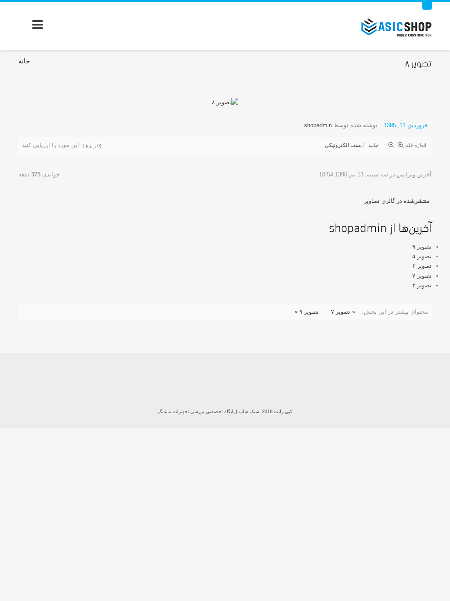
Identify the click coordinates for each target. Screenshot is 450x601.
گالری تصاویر (379, 201)
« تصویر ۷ (343, 311)
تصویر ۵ (422, 256)
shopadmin (318, 125)
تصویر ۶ (422, 266)
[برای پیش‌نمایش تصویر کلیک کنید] (225, 102)
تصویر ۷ (422, 275)
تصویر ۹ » (306, 311)
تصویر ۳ (422, 285)
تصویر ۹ (422, 246)
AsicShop (225, 381)
